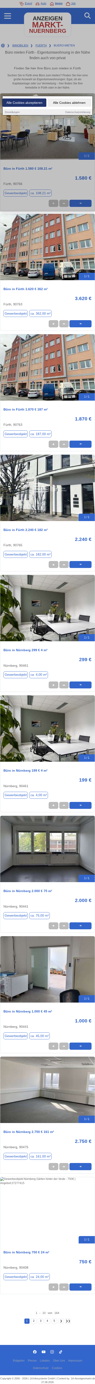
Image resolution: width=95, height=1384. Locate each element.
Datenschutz (41, 1368)
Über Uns (59, 1360)
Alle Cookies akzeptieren (24, 102)
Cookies (57, 1368)
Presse (32, 1360)
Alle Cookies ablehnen (69, 102)
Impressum (75, 1360)
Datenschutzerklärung (77, 112)
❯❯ (68, 1321)
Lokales (45, 1360)
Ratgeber (19, 1360)
